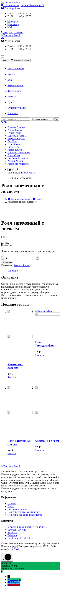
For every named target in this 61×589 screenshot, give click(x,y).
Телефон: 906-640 (17, 529)
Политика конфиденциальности (25, 514)
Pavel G (17, 549)
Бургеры (12, 74)
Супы (11, 102)
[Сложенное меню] (2, 55)
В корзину (7, 262)
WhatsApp (13, 532)
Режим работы (12, 8)
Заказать (12, 377)
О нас (11, 506)
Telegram (12, 535)
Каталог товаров (21, 60)
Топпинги (13, 113)
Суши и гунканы (17, 107)
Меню (5, 60)
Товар (38, 199)
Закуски (12, 96)
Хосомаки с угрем (47, 440)
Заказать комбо (15, 85)
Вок (10, 79)
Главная (12, 503)
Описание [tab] (13, 270)
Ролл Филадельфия (44, 343)
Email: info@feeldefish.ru (20, 538)
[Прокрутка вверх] (7, 557)
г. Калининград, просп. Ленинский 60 (23, 5)
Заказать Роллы (16, 68)
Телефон (15, 585)
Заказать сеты (15, 91)
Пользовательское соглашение (24, 512)
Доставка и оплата (17, 509)
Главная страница (20, 199)
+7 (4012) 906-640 (13, 32)
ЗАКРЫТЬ (29, 172)
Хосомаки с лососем (15, 366)
